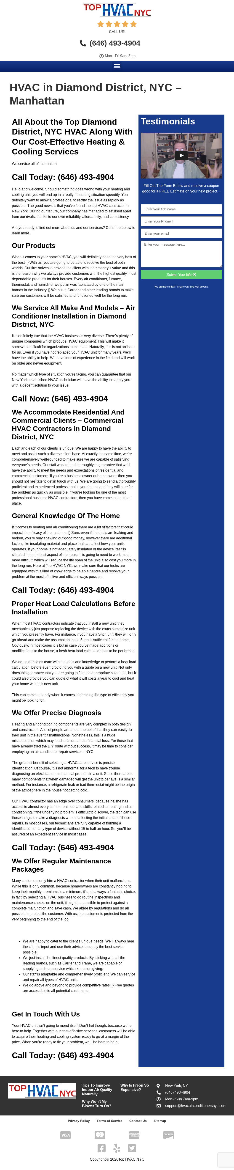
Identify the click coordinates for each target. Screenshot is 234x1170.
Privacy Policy (79, 1121)
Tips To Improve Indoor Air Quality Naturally (97, 1089)
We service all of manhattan (34, 164)
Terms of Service (109, 1121)
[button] (117, 66)
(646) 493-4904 (86, 177)
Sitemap (160, 1121)
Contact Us (138, 1121)
